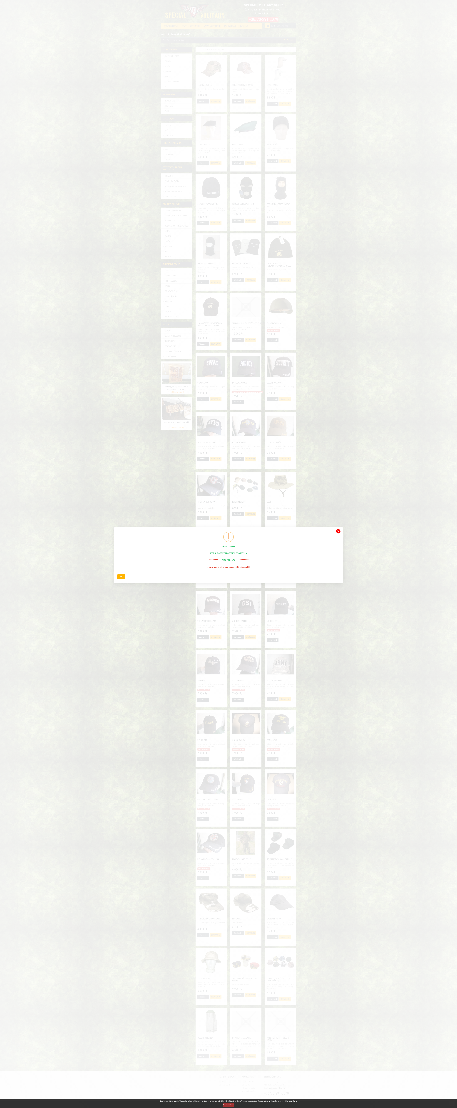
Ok (121, 577)
